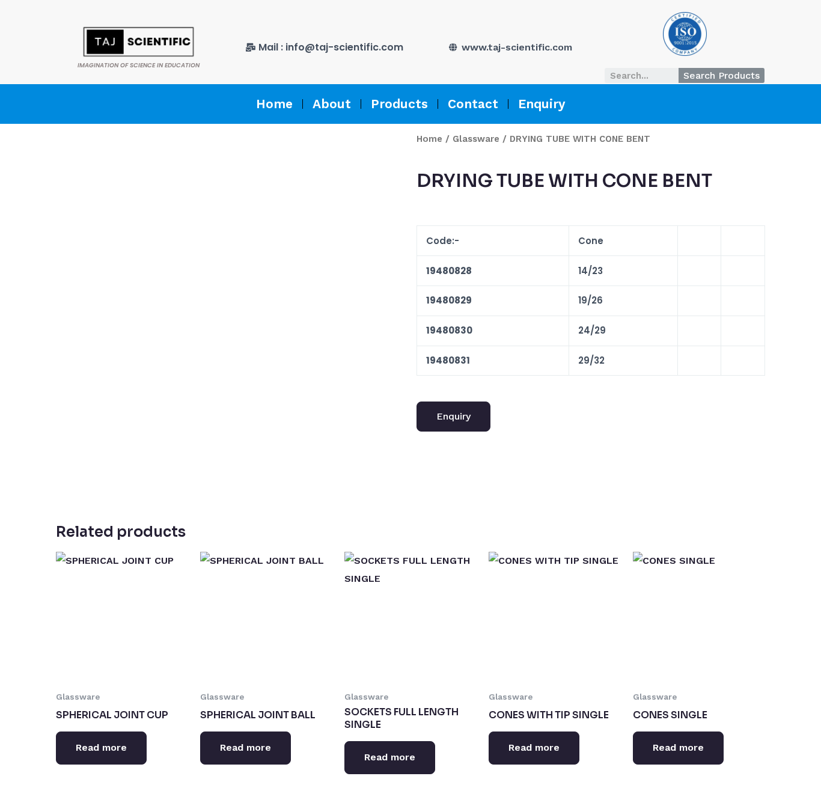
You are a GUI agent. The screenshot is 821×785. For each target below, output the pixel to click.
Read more (101, 747)
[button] (453, 417)
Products (399, 103)
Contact (473, 103)
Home (274, 103)
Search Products (721, 75)
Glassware (476, 138)
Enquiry (541, 103)
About (332, 103)
